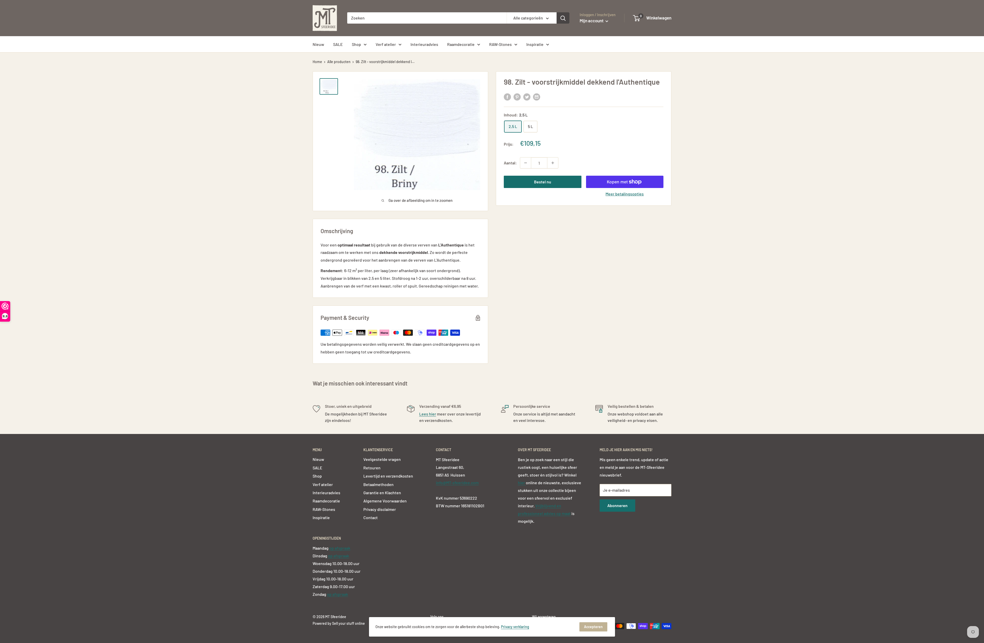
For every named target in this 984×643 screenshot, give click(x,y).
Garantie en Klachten (382, 492)
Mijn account (592, 20)
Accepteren (593, 627)
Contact (370, 517)
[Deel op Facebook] (507, 97)
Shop (356, 44)
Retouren (372, 467)
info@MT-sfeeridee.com (457, 482)
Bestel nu (542, 181)
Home (317, 62)
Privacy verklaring (515, 627)
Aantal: (510, 162)
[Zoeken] (563, 18)
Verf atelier (386, 44)
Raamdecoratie (461, 44)
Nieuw (318, 44)
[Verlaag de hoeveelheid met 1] (525, 162)
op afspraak (339, 548)
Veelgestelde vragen (382, 459)
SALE (338, 44)
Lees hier (427, 413)
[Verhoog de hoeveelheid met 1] (552, 162)
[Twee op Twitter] (526, 97)
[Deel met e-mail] (536, 97)
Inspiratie (535, 44)
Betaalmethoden (378, 484)
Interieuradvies (424, 44)
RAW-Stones (500, 44)
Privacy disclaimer (379, 509)
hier (522, 482)
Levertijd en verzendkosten (388, 475)
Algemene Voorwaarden (385, 500)
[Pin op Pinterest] (517, 97)
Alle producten (339, 62)
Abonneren (617, 505)
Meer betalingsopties (625, 193)
